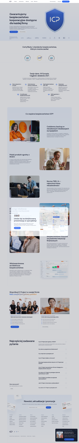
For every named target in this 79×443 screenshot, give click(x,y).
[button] (16, 1)
